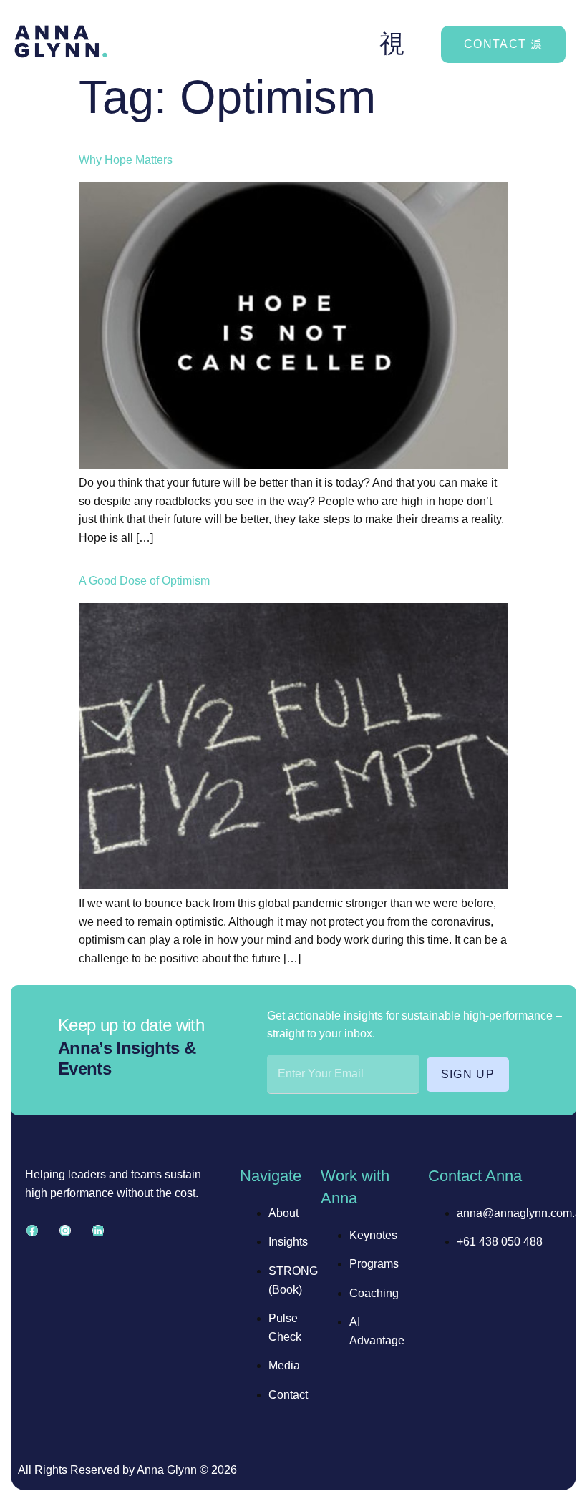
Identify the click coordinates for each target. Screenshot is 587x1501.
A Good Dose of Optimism (144, 581)
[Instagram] (65, 1230)
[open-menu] (392, 44)
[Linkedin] (98, 1230)
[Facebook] (32, 1230)
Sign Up (468, 1074)
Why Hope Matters (126, 160)
